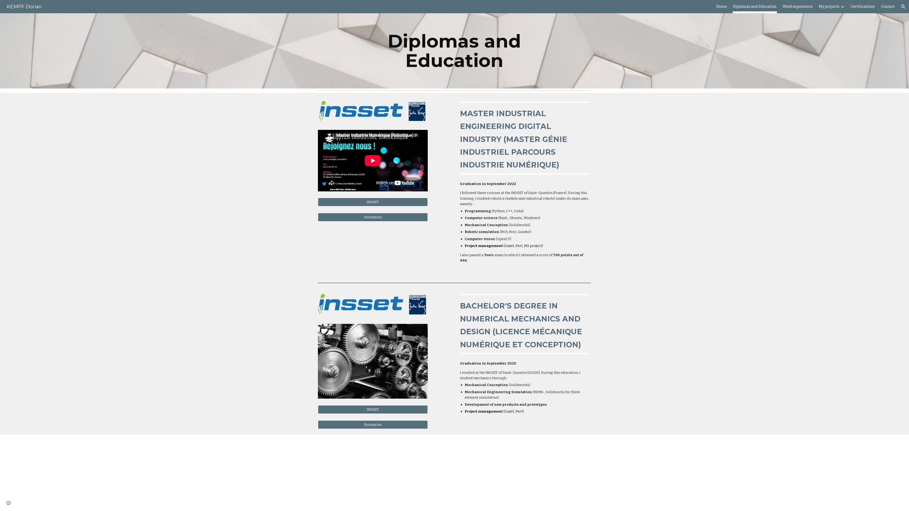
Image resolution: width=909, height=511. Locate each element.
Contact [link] (888, 6)
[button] (903, 6)
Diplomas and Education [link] (754, 6)
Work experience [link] (798, 6)
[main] (454, 50)
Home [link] (721, 6)
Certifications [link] (863, 6)
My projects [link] (829, 6)
